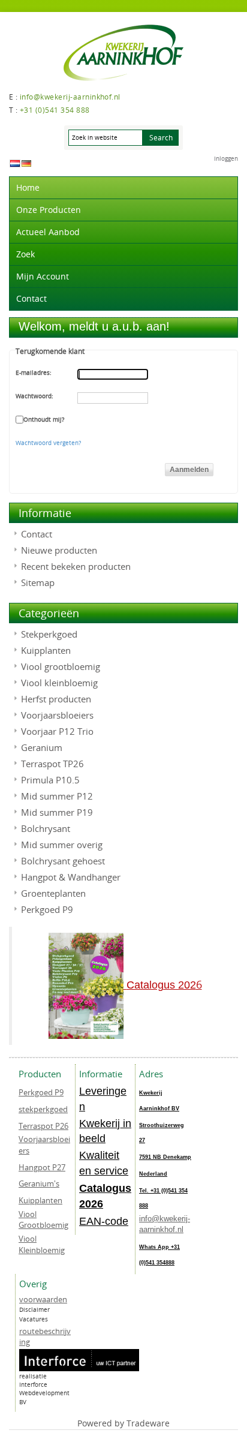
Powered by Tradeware (123, 1423)
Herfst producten (56, 699)
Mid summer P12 (57, 796)
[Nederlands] (15, 163)
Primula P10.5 (50, 780)
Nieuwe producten (59, 550)
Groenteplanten (53, 893)
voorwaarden (43, 1299)
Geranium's (39, 1183)
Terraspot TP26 (52, 764)
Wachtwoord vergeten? (48, 443)
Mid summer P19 (57, 812)
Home (28, 187)
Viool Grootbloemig (43, 1220)
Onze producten (48, 209)
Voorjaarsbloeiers (57, 715)
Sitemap (38, 582)
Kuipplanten (46, 650)
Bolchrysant (45, 828)
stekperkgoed (43, 1109)
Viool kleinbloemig (59, 683)
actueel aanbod (48, 232)
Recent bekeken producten (76, 566)
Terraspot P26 (43, 1125)
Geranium (41, 747)
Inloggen (226, 159)
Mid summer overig (62, 845)
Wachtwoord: (34, 396)
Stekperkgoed (49, 634)
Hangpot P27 (42, 1167)
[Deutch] (26, 163)
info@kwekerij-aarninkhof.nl (164, 1224)
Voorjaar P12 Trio (57, 731)
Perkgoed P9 (47, 909)
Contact (31, 298)
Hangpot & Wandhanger (71, 877)
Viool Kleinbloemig (42, 1244)
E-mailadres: (34, 373)
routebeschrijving (45, 1337)
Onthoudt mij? (43, 419)
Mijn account (42, 276)
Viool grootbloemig (60, 666)
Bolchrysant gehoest (63, 861)
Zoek (25, 254)
